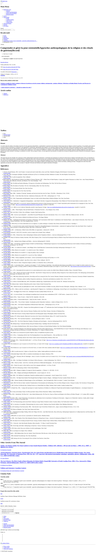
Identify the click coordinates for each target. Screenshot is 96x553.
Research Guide (6, 520)
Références (5, 94)
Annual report (9, 22)
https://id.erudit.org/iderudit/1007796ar (11, 67)
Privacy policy (6, 546)
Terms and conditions (8, 548)
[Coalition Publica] (5, 543)
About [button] (4, 17)
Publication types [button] (7, 9)
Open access (9, 21)
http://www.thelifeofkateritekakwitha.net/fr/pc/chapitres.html (60, 207)
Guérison (5, 39)
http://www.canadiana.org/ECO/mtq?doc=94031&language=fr (74, 347)
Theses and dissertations (11, 12)
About (7, 17)
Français (5, 24)
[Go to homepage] (4, 1)
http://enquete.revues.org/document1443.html (81, 266)
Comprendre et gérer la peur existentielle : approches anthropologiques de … (20, 40)
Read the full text (4, 62)
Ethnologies (6, 38)
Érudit (7, 18)
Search (2, 28)
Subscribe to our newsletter (8, 511)
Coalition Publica (10, 19)
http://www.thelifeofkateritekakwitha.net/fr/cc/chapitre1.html (29, 204)
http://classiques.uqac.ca (8, 399)
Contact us (5, 521)
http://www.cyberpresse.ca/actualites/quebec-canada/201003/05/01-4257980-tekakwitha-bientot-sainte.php (70, 340)
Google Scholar (6, 173)
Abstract (5, 93)
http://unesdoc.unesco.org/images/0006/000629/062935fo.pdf (80, 356)
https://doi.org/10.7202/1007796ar (10, 69)
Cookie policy (6, 547)
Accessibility (6, 518)
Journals (8, 10)
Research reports (10, 14)
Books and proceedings (11, 13)
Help (4, 517)
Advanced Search (7, 23)
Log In (4, 16)
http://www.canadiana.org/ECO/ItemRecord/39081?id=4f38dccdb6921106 (65, 343)
